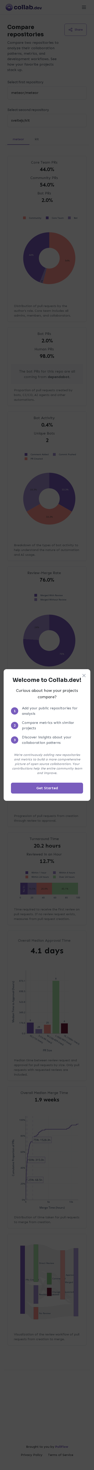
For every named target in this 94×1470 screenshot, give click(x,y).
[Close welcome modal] (84, 675)
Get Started (47, 788)
